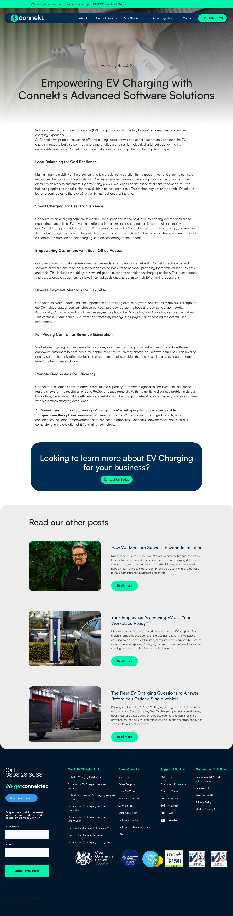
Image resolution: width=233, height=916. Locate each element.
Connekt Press (126, 805)
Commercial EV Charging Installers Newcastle (87, 807)
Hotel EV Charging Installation (84, 777)
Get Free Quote (212, 18)
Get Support (168, 777)
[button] (84, 18)
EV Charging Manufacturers (133, 826)
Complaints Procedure (173, 784)
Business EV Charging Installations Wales (90, 827)
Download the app (21, 798)
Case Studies (131, 18)
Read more (124, 586)
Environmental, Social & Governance (208, 779)
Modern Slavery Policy (208, 809)
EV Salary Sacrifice (128, 819)
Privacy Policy (203, 802)
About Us (123, 777)
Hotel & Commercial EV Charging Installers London (91, 797)
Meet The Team (126, 791)
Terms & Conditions (207, 795)
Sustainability (203, 788)
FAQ (120, 834)
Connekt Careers (170, 791)
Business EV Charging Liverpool (85, 834)
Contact (188, 18)
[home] (27, 18)
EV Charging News (161, 18)
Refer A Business (127, 812)
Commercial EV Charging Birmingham (89, 842)
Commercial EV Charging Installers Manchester (87, 818)
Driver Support (126, 784)
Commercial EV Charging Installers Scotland (87, 786)
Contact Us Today (116, 479)
